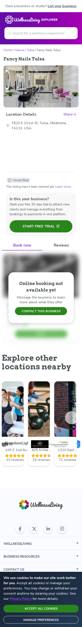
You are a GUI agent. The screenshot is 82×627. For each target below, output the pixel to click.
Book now (22, 245)
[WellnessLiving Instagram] (62, 528)
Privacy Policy (21, 598)
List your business (62, 6)
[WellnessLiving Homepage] (41, 504)
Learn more (63, 187)
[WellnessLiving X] (34, 528)
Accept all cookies (41, 609)
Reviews (61, 245)
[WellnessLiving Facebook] (20, 528)
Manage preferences (41, 620)
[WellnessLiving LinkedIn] (48, 528)
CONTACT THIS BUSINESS (41, 311)
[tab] (22, 245)
